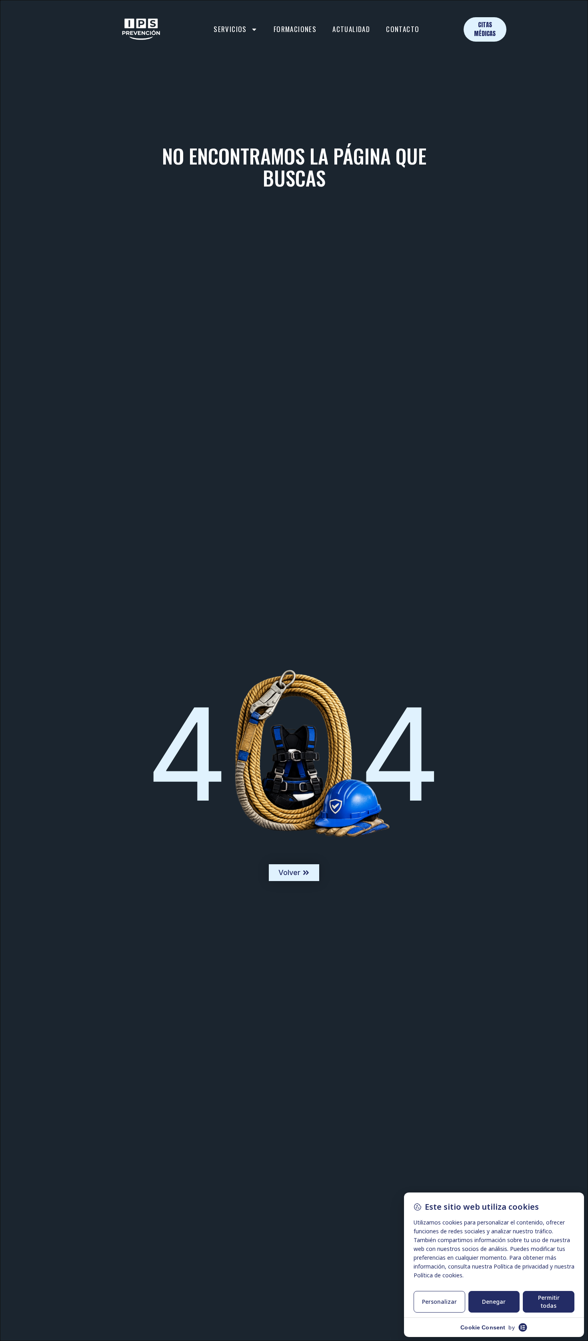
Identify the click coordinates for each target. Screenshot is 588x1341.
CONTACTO (402, 29)
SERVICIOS (230, 29)
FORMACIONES (295, 29)
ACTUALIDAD (351, 29)
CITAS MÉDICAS (485, 29)
